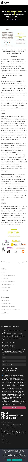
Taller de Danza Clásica (6, 303)
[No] (26, 455)
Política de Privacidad (6, 443)
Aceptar (9, 460)
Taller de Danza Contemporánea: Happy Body (11, 309)
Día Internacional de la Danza (7, 284)
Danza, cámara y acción (7, 287)
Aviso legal (4, 439)
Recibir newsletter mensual (10, 370)
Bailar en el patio (5, 290)
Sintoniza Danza (5, 278)
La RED (3, 272)
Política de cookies (6, 441)
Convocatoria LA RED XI (6, 300)
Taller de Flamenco (5, 312)
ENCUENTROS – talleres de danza (8, 275)
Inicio (4, 20)
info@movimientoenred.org (9, 427)
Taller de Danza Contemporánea (8, 306)
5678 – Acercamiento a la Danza (8, 281)
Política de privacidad (10, 404)
